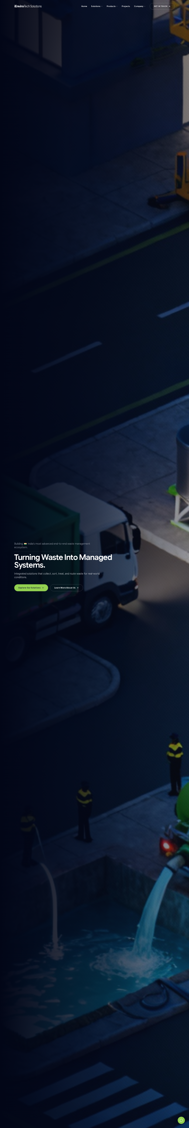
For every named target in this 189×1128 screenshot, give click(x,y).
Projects (126, 6)
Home (84, 6)
